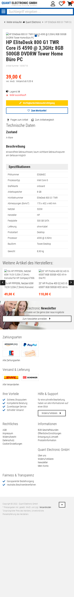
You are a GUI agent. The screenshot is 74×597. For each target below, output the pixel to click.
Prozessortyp (14, 180)
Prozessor (12, 238)
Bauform (12, 243)
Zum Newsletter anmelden (35, 318)
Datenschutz (8, 440)
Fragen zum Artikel (19, 119)
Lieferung (12, 226)
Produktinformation (47, 440)
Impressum (8, 433)
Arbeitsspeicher (15, 191)
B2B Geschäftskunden (48, 430)
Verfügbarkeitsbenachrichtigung (38, 103)
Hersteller (12, 215)
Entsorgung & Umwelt (48, 436)
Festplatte (12, 220)
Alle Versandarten (11, 384)
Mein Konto (43, 465)
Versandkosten (45, 507)
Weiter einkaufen (14, 22)
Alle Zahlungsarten (11, 360)
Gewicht (11, 251)
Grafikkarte (13, 186)
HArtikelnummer (15, 197)
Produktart (13, 232)
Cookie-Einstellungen (12, 443)
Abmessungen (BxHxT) (18, 203)
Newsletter (43, 462)
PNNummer (13, 174)
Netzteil (11, 209)
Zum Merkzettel (38, 110)
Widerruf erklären (50, 413)
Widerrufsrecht (9, 436)
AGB (5, 430)
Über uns (42, 455)
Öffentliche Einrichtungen (49, 433)
